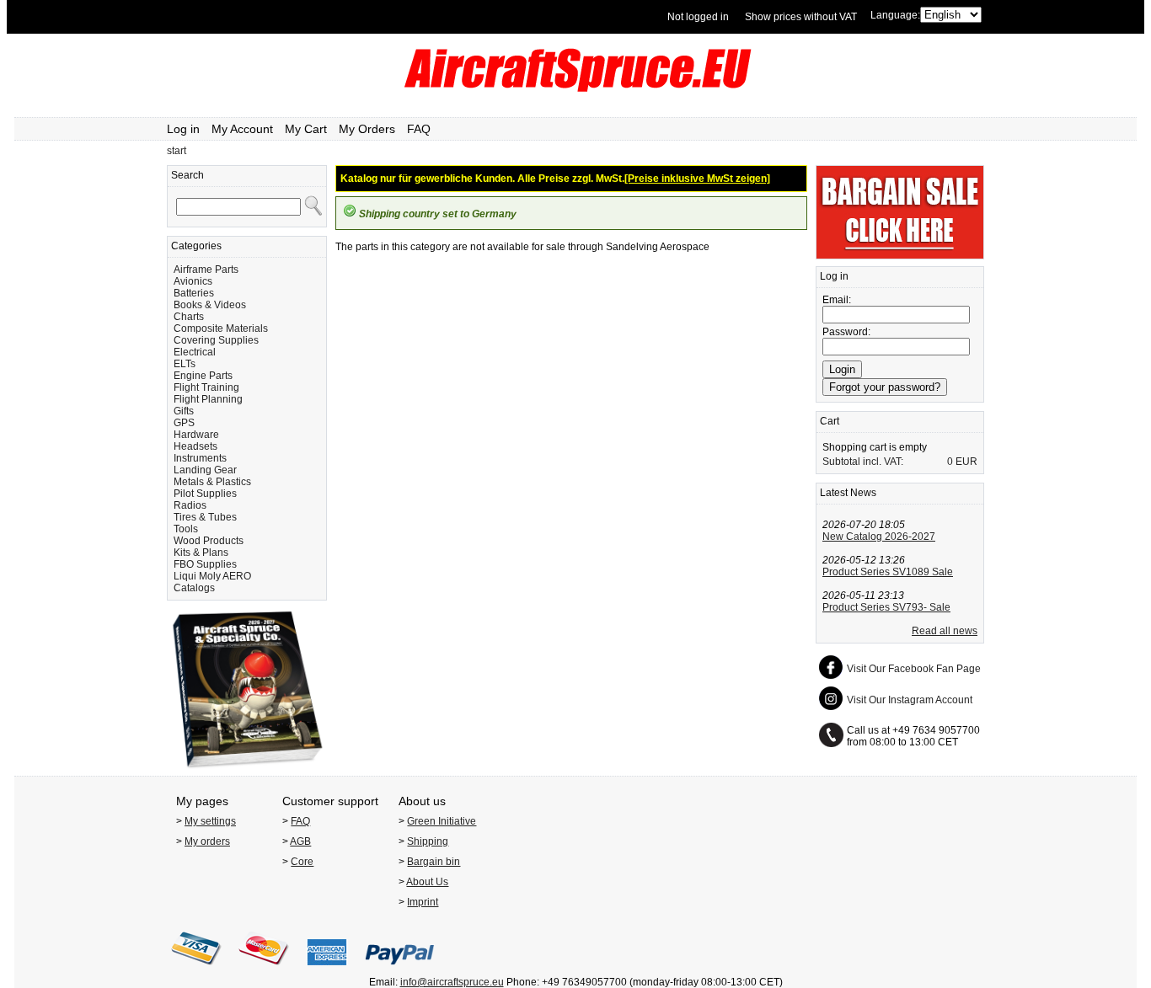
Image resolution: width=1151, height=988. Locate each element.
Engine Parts (203, 376)
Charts (189, 317)
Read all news (944, 631)
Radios (190, 505)
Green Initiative (441, 821)
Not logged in (698, 17)
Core (302, 862)
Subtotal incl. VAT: (862, 461)
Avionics (193, 281)
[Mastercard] (263, 970)
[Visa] (196, 970)
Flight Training (206, 387)
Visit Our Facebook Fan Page (914, 669)
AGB (300, 841)
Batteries (194, 293)
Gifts (184, 411)
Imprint (422, 902)
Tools (186, 529)
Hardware (196, 435)
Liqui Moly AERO (212, 576)
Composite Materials (221, 328)
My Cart (306, 129)
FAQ (419, 129)
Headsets (195, 446)
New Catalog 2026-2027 (878, 536)
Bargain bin (433, 862)
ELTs (184, 364)
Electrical (195, 352)
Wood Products (209, 541)
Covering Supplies (216, 340)
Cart (829, 421)
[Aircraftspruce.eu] (576, 88)
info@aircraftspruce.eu (452, 982)
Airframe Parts (206, 269)
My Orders (367, 129)
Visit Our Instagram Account (909, 700)
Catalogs (194, 588)
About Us (427, 882)
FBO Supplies (205, 564)
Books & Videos (210, 305)
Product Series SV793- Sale (886, 607)
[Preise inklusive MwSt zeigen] (697, 178)
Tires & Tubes (205, 517)
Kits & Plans (201, 552)
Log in (183, 129)
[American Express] (326, 970)
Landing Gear (205, 470)
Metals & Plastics (212, 482)
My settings (210, 821)
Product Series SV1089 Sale (887, 572)
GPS (184, 423)
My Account (242, 129)
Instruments (200, 458)
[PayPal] (399, 970)
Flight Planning (208, 399)
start (176, 151)
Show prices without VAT (801, 17)
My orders (207, 841)
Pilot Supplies (205, 493)
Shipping (427, 841)
